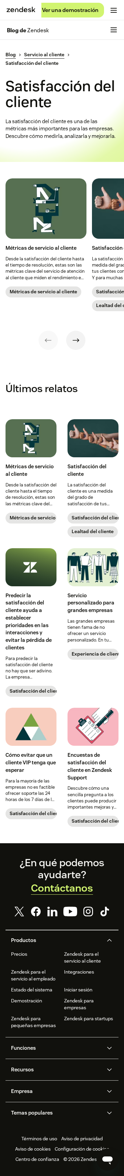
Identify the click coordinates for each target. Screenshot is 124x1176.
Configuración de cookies (82, 1149)
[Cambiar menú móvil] (113, 10)
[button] (56, 940)
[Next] (75, 340)
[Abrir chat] (107, 1160)
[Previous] (48, 340)
